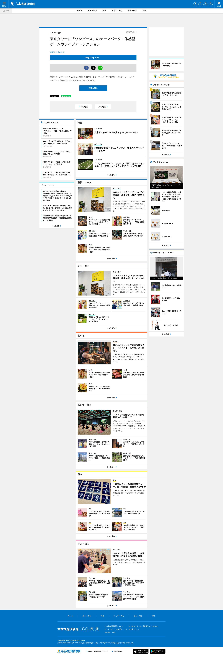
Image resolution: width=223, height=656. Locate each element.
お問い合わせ (134, 629)
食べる (79, 10)
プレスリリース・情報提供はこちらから (144, 626)
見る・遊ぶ (92, 10)
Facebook (195, 4)
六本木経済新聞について (114, 626)
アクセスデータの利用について (116, 629)
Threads (211, 4)
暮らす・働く (117, 10)
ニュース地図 (55, 32)
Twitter (200, 4)
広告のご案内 (110, 632)
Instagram (205, 4)
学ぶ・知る (132, 10)
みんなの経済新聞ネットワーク (68, 651)
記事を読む (93, 88)
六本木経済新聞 (22, 4)
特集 (144, 10)
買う (104, 10)
